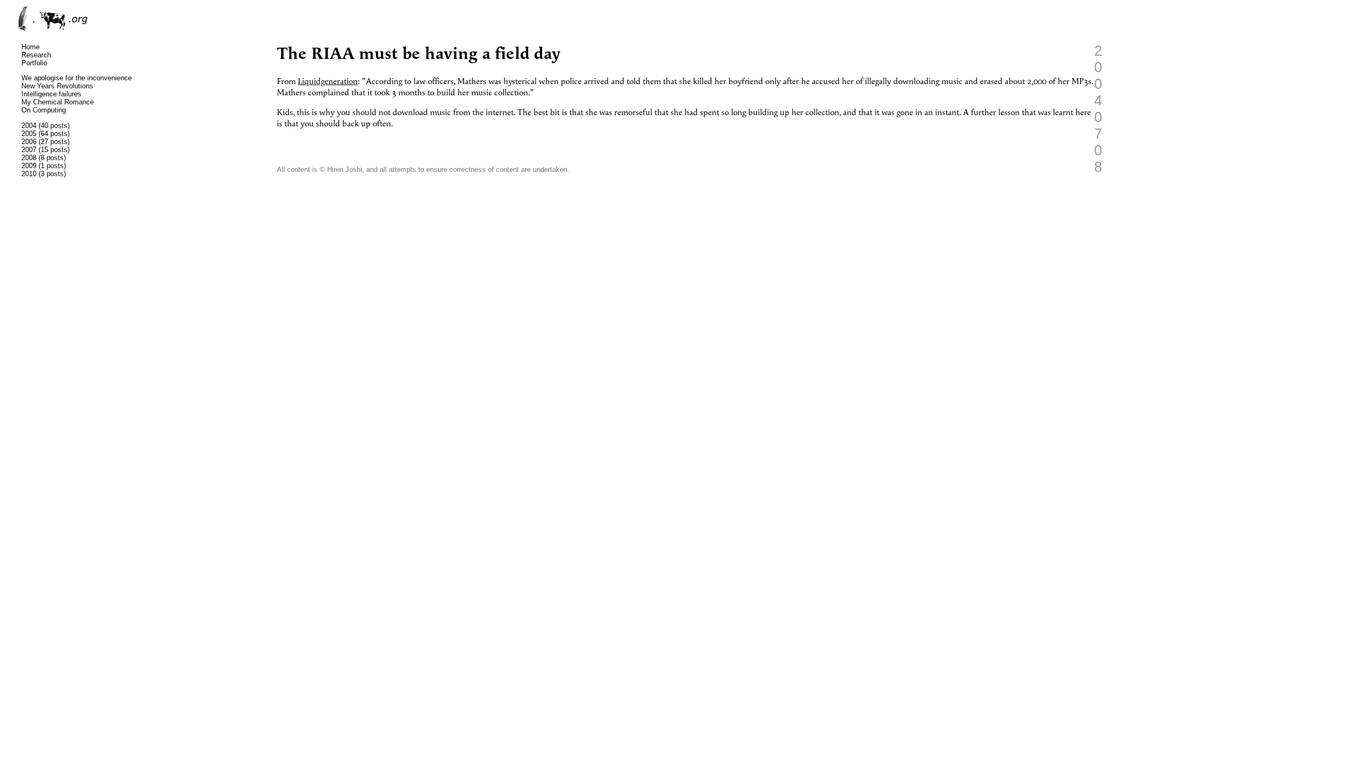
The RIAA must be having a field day (419, 54)
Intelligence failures (51, 94)
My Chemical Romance (57, 102)
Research (36, 55)
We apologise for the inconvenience (76, 78)
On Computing (43, 110)
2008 (28, 158)
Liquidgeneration (328, 81)
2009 (28, 166)
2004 (28, 126)
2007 (28, 150)
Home (30, 47)
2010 (28, 174)
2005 (28, 134)
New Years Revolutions (57, 86)
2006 (28, 142)
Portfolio (34, 63)
